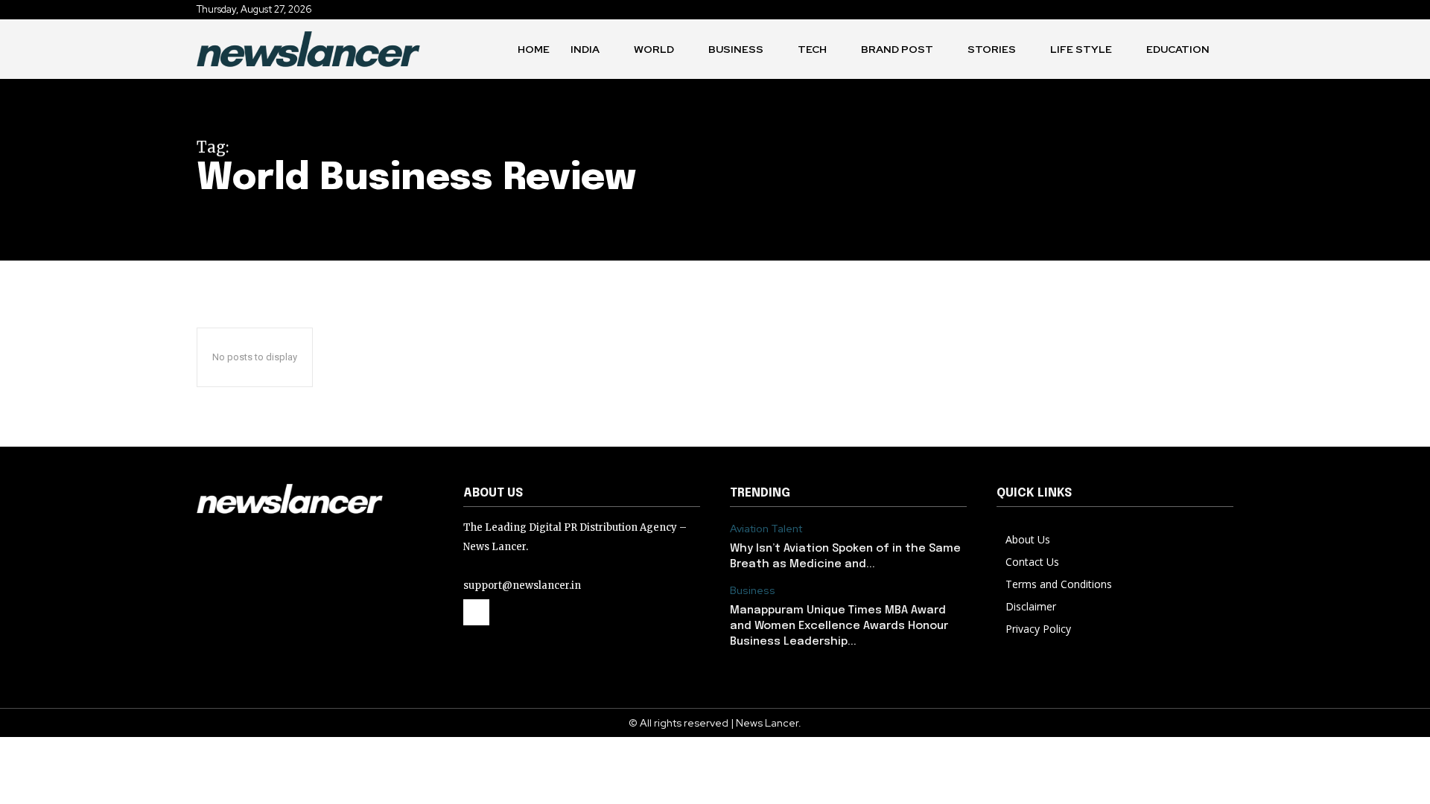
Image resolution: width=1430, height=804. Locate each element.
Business (752, 590)
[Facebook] (476, 612)
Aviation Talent (766, 529)
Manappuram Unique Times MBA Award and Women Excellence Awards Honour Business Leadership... (839, 626)
